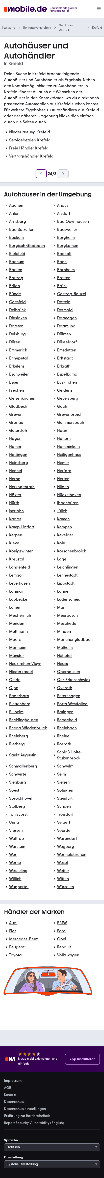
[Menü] (98, 9)
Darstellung (13, 1157)
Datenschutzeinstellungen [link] (25, 1109)
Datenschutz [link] (14, 1102)
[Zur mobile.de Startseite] (45, 9)
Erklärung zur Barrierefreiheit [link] (27, 1116)
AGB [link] (7, 1088)
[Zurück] (41, 173)
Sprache (11, 1140)
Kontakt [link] (10, 1095)
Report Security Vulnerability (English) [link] (34, 1123)
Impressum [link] (13, 1081)
